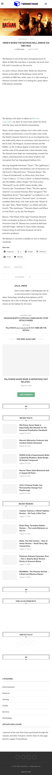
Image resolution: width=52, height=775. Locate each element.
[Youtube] (29, 757)
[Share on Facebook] (33, 277)
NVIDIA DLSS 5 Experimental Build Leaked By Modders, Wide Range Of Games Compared (34, 457)
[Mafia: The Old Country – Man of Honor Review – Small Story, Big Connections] (9, 544)
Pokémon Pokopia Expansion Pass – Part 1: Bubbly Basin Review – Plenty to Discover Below (34, 558)
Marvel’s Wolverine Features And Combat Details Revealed (33, 441)
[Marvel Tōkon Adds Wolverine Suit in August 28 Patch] (9, 474)
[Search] (49, 3)
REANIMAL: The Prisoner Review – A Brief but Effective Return (34, 573)
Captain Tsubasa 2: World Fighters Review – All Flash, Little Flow (34, 512)
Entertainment (8, 687)
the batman (18, 267)
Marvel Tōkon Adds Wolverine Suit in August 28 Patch (34, 471)
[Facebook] (18, 757)
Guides (5, 705)
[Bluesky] (34, 757)
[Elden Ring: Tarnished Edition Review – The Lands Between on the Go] (9, 529)
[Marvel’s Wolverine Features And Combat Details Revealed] (9, 444)
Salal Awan (20, 49)
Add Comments (26, 395)
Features (6, 693)
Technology (7, 718)
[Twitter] (23, 757)
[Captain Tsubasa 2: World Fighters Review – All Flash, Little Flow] (9, 514)
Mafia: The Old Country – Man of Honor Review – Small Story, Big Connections (33, 543)
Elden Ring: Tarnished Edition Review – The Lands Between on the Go (33, 528)
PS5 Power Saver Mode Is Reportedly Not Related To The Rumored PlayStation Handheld (33, 427)
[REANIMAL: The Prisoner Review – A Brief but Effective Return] (9, 575)
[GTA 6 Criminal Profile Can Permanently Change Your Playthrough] (9, 489)
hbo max (7, 267)
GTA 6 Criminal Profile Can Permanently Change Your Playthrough (30, 487)
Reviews (5, 712)
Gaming (5, 699)
